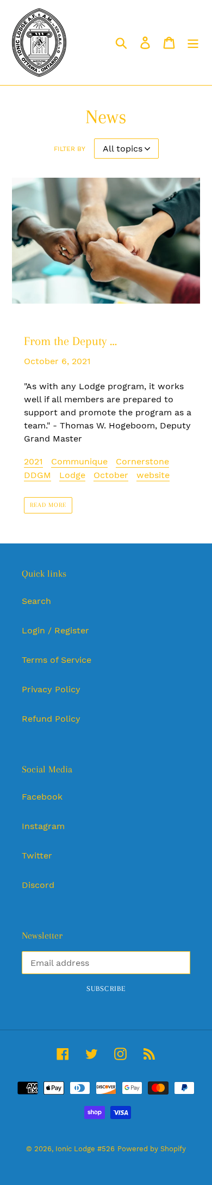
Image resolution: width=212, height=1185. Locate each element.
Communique (79, 461)
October (110, 475)
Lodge (72, 475)
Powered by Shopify (151, 1149)
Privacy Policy (51, 689)
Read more (48, 505)
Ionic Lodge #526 (85, 1149)
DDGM (37, 475)
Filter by (69, 149)
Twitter (37, 855)
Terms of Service (56, 660)
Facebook (42, 796)
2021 (33, 461)
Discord (38, 885)
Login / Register (55, 630)
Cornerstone (142, 461)
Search (36, 601)
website (153, 475)
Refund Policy (51, 719)
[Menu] (193, 43)
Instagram (43, 826)
